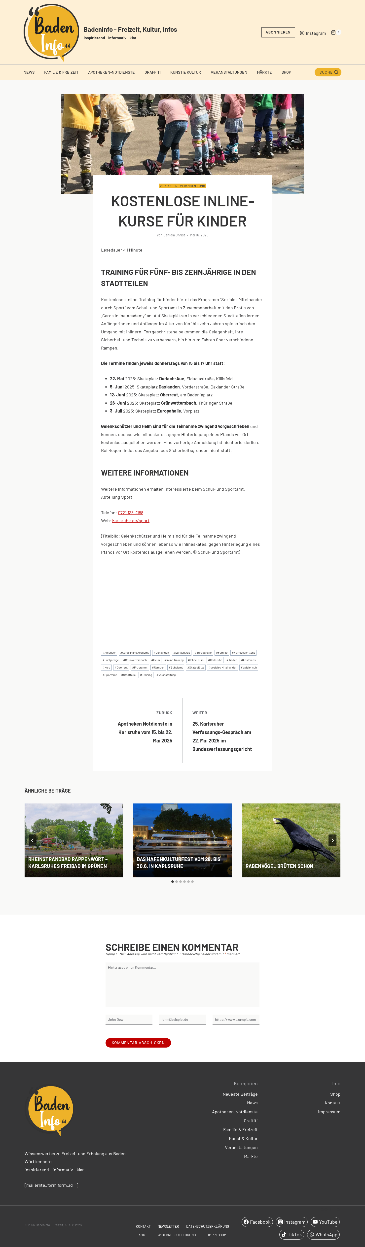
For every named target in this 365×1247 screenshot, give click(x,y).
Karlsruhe (215, 660)
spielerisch (249, 667)
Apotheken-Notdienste (111, 72)
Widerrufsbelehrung (177, 1235)
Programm (139, 667)
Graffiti (153, 72)
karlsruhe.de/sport (130, 520)
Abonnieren (278, 32)
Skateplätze (195, 667)
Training (146, 674)
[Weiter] (332, 840)
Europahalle (203, 652)
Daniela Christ (174, 235)
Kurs (106, 667)
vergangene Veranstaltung (182, 186)
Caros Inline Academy (134, 652)
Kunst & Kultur (185, 72)
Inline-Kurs (196, 660)
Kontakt (332, 1102)
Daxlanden (161, 652)
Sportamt (110, 674)
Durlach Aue (181, 652)
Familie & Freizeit (61, 72)
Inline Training (173, 660)
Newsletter (168, 1226)
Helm (155, 660)
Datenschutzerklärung (207, 1226)
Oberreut (121, 667)
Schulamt (176, 667)
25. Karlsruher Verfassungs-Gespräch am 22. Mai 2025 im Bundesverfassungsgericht (222, 731)
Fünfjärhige (111, 660)
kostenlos (248, 660)
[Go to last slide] (32, 840)
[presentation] (74, 840)
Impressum (329, 1111)
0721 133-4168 (130, 512)
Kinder (231, 660)
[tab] (172, 881)
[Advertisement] (182, 598)
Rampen (158, 667)
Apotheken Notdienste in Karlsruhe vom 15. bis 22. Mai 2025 (145, 726)
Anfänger (109, 652)
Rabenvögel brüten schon (279, 866)
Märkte (264, 72)
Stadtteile (128, 674)
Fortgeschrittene (243, 652)
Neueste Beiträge (240, 1094)
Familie (221, 652)
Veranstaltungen (229, 72)
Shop (286, 72)
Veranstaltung (166, 674)
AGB (142, 1235)
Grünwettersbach (135, 660)
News (29, 72)
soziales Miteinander (222, 667)
